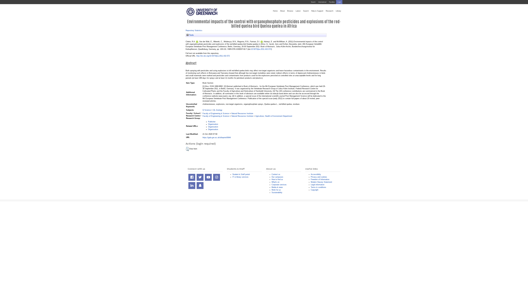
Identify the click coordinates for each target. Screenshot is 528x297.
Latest (298, 11)
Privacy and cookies (319, 177)
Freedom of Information (320, 179)
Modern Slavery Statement (321, 182)
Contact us (276, 174)
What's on (275, 182)
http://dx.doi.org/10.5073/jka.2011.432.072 (213, 56)
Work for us (276, 190)
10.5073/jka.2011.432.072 (261, 49)
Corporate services (279, 185)
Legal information (317, 185)
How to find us (277, 179)
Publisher (211, 122)
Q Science (207, 110)
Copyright (314, 190)
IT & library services (240, 177)
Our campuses (277, 177)
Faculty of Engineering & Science (216, 113)
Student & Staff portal (241, 174)
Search (313, 2)
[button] (187, 149)
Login (339, 2)
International (322, 2)
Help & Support (317, 11)
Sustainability (277, 192)
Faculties (332, 2)
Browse (290, 11)
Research (329, 11)
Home (275, 11)
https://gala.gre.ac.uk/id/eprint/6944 (217, 137)
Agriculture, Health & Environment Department (273, 116)
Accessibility (316, 174)
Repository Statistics (194, 30)
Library (338, 11)
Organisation (213, 124)
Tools (191, 35)
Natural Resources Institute (242, 113)
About (282, 11)
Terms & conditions (318, 187)
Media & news (277, 187)
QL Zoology (217, 110)
